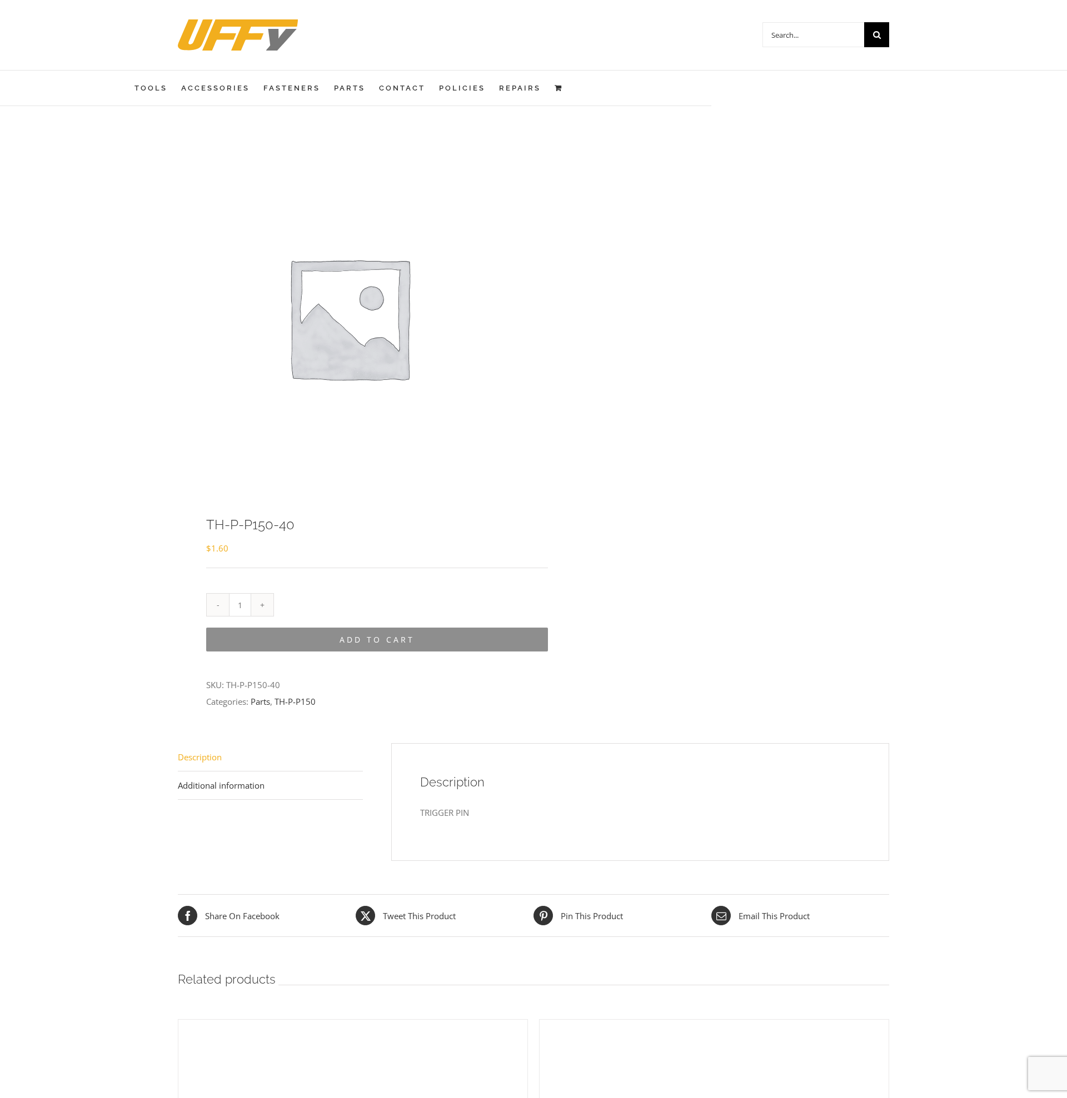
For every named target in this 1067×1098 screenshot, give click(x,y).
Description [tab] (200, 757)
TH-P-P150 (295, 701)
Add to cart (377, 639)
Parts (260, 701)
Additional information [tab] (221, 785)
